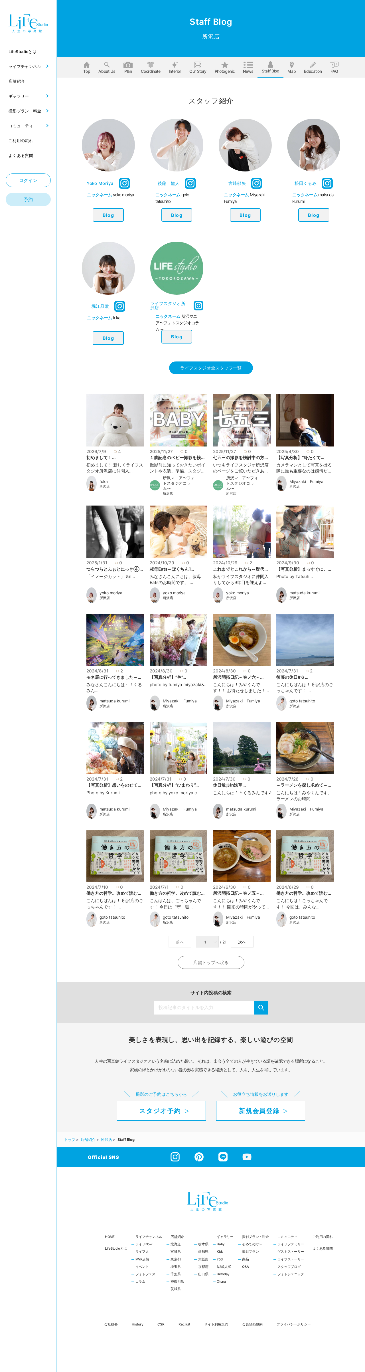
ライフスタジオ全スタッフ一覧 (211, 368)
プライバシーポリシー (294, 1324)
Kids (220, 1252)
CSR (161, 1324)
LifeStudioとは (116, 1248)
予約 (28, 199)
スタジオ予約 (160, 1110)
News (248, 71)
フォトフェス (145, 1274)
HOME (110, 1237)
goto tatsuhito (302, 701)
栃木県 (203, 1244)
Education (313, 71)
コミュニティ (287, 1237)
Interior (175, 71)
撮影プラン (250, 1252)
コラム (140, 1282)
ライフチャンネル (148, 1237)
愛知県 (203, 1252)
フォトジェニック (290, 1274)
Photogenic (225, 71)
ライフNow (144, 1244)
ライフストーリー (290, 1259)
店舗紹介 (177, 1237)
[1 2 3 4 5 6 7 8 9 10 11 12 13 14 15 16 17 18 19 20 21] (208, 942)
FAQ (334, 71)
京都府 (203, 1267)
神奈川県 (177, 1282)
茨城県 (176, 1289)
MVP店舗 (142, 1259)
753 (219, 1259)
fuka (104, 481)
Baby (221, 1244)
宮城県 (176, 1252)
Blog (108, 215)
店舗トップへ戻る (210, 962)
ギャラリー (225, 1237)
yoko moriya (111, 593)
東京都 (176, 1259)
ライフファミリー (290, 1244)
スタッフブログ (289, 1267)
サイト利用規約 (216, 1324)
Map (291, 71)
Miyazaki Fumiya (306, 481)
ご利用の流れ (322, 1237)
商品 (245, 1259)
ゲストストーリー (290, 1252)
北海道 (176, 1244)
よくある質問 (322, 1248)
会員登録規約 (252, 1324)
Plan (128, 71)
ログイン (28, 180)
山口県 (203, 1274)
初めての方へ (252, 1244)
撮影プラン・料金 (255, 1237)
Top (86, 71)
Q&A (245, 1267)
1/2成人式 (224, 1267)
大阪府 (203, 1259)
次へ (242, 942)
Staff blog (270, 70)
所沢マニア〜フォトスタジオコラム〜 (179, 483)
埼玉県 (176, 1267)
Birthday (223, 1274)
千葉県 (176, 1274)
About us (106, 71)
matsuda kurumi (304, 593)
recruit (184, 1324)
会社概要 (111, 1324)
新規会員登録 (259, 1110)
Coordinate (151, 71)
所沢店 (105, 486)
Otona (221, 1282)
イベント (142, 1267)
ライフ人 (142, 1252)
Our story (197, 71)
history (137, 1324)
